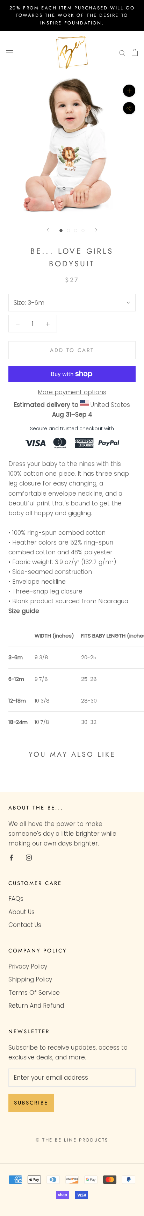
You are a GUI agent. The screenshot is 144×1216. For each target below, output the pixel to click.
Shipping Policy (30, 979)
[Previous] (48, 229)
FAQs (15, 898)
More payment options (72, 392)
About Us (21, 912)
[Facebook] (11, 857)
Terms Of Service (34, 992)
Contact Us (24, 925)
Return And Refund (36, 1005)
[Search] (122, 52)
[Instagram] (29, 857)
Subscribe (31, 1103)
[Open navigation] (9, 53)
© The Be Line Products (72, 1140)
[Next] (96, 229)
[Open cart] (135, 52)
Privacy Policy (27, 966)
